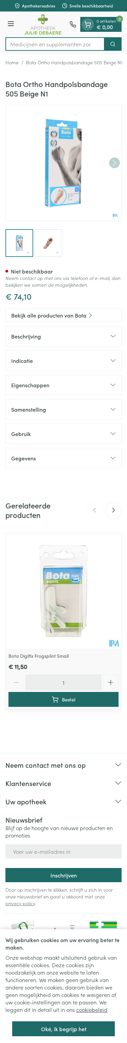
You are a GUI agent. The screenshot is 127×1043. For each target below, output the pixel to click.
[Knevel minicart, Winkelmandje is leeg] (88, 24)
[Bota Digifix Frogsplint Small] (63, 591)
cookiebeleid (91, 1009)
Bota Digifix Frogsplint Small (38, 655)
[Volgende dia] (113, 510)
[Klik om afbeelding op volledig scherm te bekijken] (63, 163)
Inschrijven (63, 875)
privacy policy (20, 903)
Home (12, 62)
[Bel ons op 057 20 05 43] (72, 24)
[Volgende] (114, 162)
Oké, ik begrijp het (63, 1029)
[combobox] (55, 44)
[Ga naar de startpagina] (43, 24)
